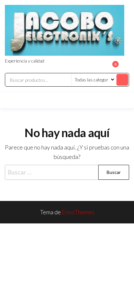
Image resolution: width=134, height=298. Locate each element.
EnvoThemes (78, 212)
